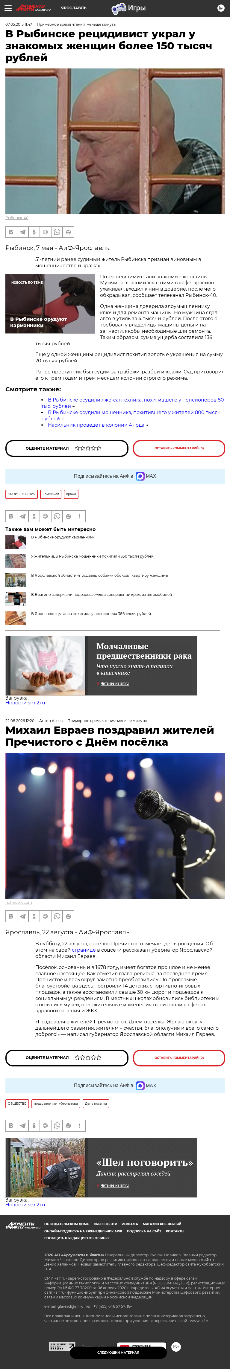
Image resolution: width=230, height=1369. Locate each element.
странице (84, 950)
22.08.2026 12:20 (19, 720)
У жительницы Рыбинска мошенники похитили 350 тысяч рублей (92, 556)
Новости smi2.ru (25, 703)
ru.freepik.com (18, 902)
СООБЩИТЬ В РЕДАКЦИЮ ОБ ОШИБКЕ (77, 1238)
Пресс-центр (105, 1224)
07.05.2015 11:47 (18, 24)
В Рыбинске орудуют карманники (63, 537)
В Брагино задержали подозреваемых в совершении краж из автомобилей (101, 594)
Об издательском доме (66, 1224)
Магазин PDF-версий (162, 1224)
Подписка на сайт (144, 1231)
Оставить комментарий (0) (179, 448)
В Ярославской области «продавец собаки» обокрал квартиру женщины (99, 575)
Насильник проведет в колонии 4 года (96, 425)
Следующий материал (118, 1353)
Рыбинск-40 (16, 218)
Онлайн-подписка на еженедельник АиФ (83, 1231)
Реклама (130, 1224)
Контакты (175, 1231)
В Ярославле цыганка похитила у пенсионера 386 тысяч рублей (91, 613)
